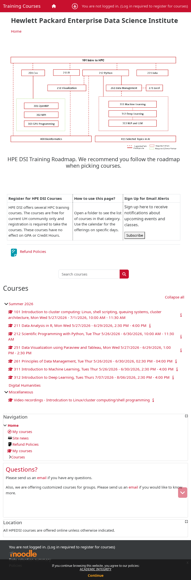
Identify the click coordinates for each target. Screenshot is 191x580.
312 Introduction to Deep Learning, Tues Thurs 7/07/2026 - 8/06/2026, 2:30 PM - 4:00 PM (92, 377)
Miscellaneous (21, 391)
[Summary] (181, 314)
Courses (18, 456)
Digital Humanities (25, 385)
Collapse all (174, 296)
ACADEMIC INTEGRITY (95, 569)
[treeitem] (95, 441)
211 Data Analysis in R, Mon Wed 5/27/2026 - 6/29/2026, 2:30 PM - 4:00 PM (80, 325)
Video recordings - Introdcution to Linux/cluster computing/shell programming (82, 399)
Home (16, 31)
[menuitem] (54, 6)
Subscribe (134, 235)
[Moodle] (23, 553)
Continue (95, 575)
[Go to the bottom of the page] (182, 492)
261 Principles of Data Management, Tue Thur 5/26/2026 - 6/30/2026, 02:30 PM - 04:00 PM (93, 361)
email (42, 477)
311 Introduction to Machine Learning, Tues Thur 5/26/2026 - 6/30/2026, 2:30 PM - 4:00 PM (94, 368)
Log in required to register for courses (154, 5)
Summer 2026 (21, 303)
